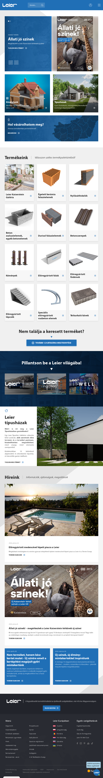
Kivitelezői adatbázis (12, 734)
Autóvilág (80, 730)
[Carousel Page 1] (8, 21)
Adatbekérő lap (11, 745)
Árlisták (31, 749)
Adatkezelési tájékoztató (30, 769)
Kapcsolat (32, 734)
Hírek (7, 741)
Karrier (31, 730)
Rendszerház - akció (12, 757)
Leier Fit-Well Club (83, 738)
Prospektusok (34, 726)
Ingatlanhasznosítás (83, 726)
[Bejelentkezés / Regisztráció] (90, 5)
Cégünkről (9, 726)
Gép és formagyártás (84, 734)
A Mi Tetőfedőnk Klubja (37, 757)
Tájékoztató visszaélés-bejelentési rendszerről (36, 772)
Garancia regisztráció (36, 741)
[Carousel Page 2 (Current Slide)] (10, 21)
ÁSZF (42, 769)
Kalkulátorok (33, 738)
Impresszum (50, 769)
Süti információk (62, 769)
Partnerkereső (10, 753)
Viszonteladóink (11, 730)
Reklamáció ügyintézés (13, 738)
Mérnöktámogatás (12, 749)
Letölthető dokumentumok (38, 745)
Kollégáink (32, 753)
